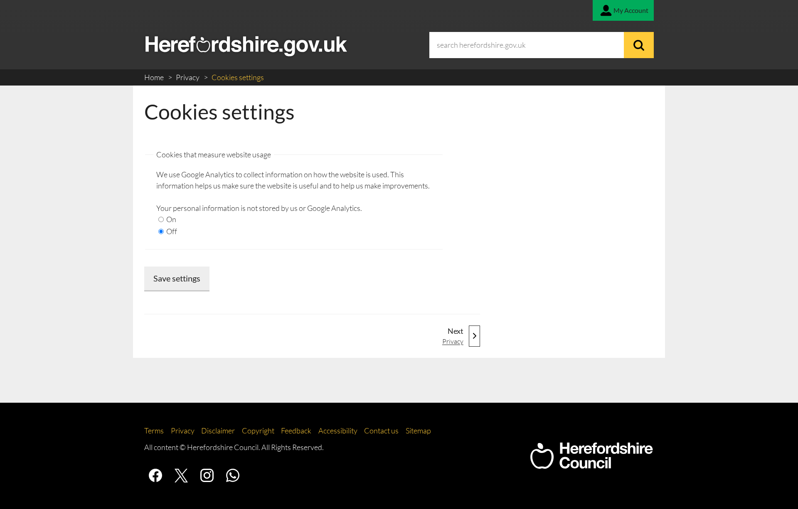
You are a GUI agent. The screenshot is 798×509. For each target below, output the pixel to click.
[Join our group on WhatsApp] (233, 475)
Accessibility (337, 430)
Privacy (188, 77)
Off (171, 231)
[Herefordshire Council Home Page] (591, 464)
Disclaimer (218, 430)
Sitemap (418, 430)
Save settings (176, 278)
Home (154, 77)
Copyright (258, 430)
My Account (630, 10)
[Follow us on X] (181, 475)
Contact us (381, 430)
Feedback (296, 430)
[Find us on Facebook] (155, 475)
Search (639, 45)
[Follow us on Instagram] (207, 475)
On (170, 219)
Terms (154, 430)
